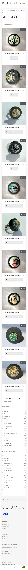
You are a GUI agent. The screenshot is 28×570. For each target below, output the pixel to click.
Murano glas (8, 443)
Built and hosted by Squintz (9, 564)
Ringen (5, 428)
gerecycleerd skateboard (12, 433)
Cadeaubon (6, 413)
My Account (4, 567)
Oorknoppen (9, 426)
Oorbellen (6, 421)
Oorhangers (8, 423)
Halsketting (7, 416)
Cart (21, 566)
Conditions (5, 534)
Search (14, 567)
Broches (6, 411)
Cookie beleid (5, 526)
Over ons (4, 521)
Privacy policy (5, 536)
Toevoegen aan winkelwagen (14, 132)
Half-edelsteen (9, 435)
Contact (4, 528)
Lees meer (14, 58)
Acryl (7, 430)
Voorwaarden (5, 522)
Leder (7, 440)
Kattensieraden (8, 418)
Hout (7, 438)
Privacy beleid (5, 524)
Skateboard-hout (8, 445)
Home (5, 10)
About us (4, 538)
